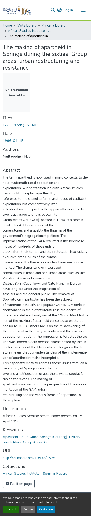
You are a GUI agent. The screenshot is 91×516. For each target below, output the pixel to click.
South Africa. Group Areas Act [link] (26, 442)
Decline (28, 509)
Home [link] (7, 25)
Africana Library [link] (53, 25)
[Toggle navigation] (83, 10)
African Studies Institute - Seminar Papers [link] (30, 30)
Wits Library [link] (26, 25)
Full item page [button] (20, 483)
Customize (46, 509)
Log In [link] (68, 10)
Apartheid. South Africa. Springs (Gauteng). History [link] (41, 436)
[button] (25, 9)
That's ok (11, 509)
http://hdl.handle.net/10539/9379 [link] (29, 457)
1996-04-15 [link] (13, 140)
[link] (45, 125)
